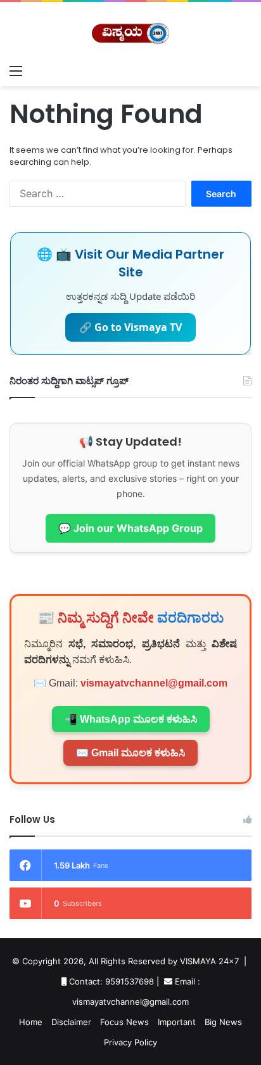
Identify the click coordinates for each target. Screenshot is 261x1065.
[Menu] (16, 70)
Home (30, 1022)
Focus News (124, 1022)
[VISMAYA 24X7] (130, 30)
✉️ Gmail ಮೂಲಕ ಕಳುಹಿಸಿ (130, 752)
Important (177, 1022)
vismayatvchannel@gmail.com (153, 683)
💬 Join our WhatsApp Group (130, 528)
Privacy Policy (130, 1042)
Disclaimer (71, 1022)
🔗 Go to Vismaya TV (130, 327)
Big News (223, 1022)
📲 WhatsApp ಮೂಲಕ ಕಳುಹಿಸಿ (131, 719)
